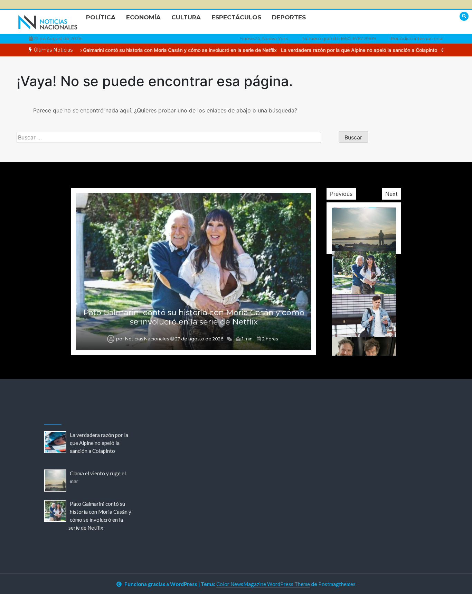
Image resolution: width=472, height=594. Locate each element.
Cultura (186, 17)
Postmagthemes (337, 584)
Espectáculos (236, 17)
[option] (153, 50)
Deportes (289, 17)
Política (100, 17)
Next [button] (391, 193)
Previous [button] (341, 193)
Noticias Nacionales (147, 338)
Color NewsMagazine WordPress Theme (263, 584)
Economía (143, 17)
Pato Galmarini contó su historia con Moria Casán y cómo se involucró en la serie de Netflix (153, 50)
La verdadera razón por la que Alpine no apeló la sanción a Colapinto (338, 50)
